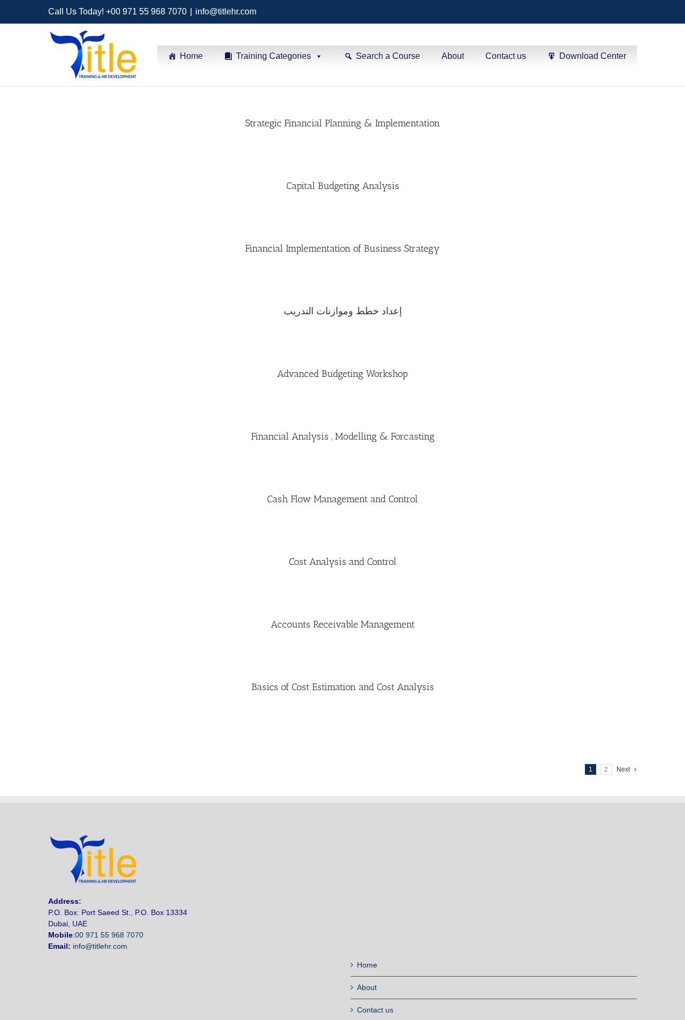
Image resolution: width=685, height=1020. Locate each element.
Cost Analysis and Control (343, 562)
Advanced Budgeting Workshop (342, 374)
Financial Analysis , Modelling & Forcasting (343, 436)
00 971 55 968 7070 (109, 935)
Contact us (505, 56)
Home (191, 56)
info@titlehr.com (225, 11)
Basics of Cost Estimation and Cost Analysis (343, 687)
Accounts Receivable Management (343, 624)
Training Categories (273, 56)
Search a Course (388, 56)
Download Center (592, 56)
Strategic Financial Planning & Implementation (342, 123)
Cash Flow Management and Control (342, 499)
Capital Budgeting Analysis (342, 186)
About (453, 56)
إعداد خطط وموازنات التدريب (343, 311)
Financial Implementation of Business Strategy (342, 248)
